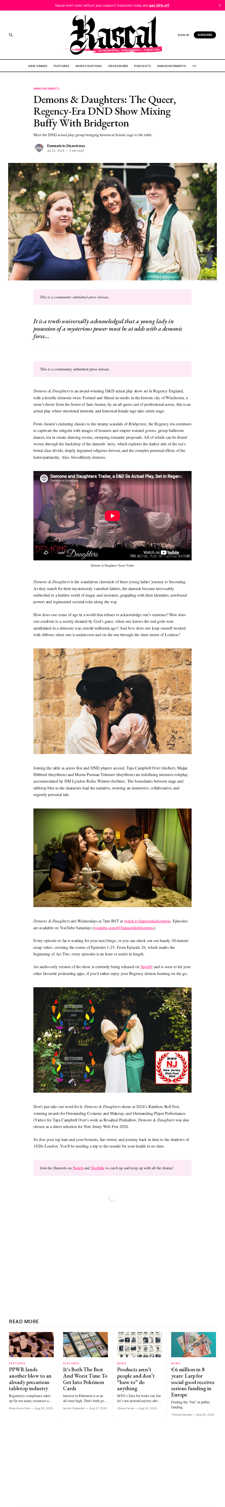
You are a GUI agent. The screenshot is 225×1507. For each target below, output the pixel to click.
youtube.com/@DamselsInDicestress (124, 927)
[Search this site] (11, 34)
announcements (46, 88)
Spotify (147, 966)
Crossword (118, 66)
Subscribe (205, 34)
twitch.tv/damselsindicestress (147, 921)
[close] (219, 5)
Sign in (183, 35)
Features (61, 66)
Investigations (89, 66)
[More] (194, 65)
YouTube (98, 1167)
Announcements (171, 66)
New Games (37, 66)
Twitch (78, 1167)
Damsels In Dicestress (66, 146)
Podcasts (142, 66)
